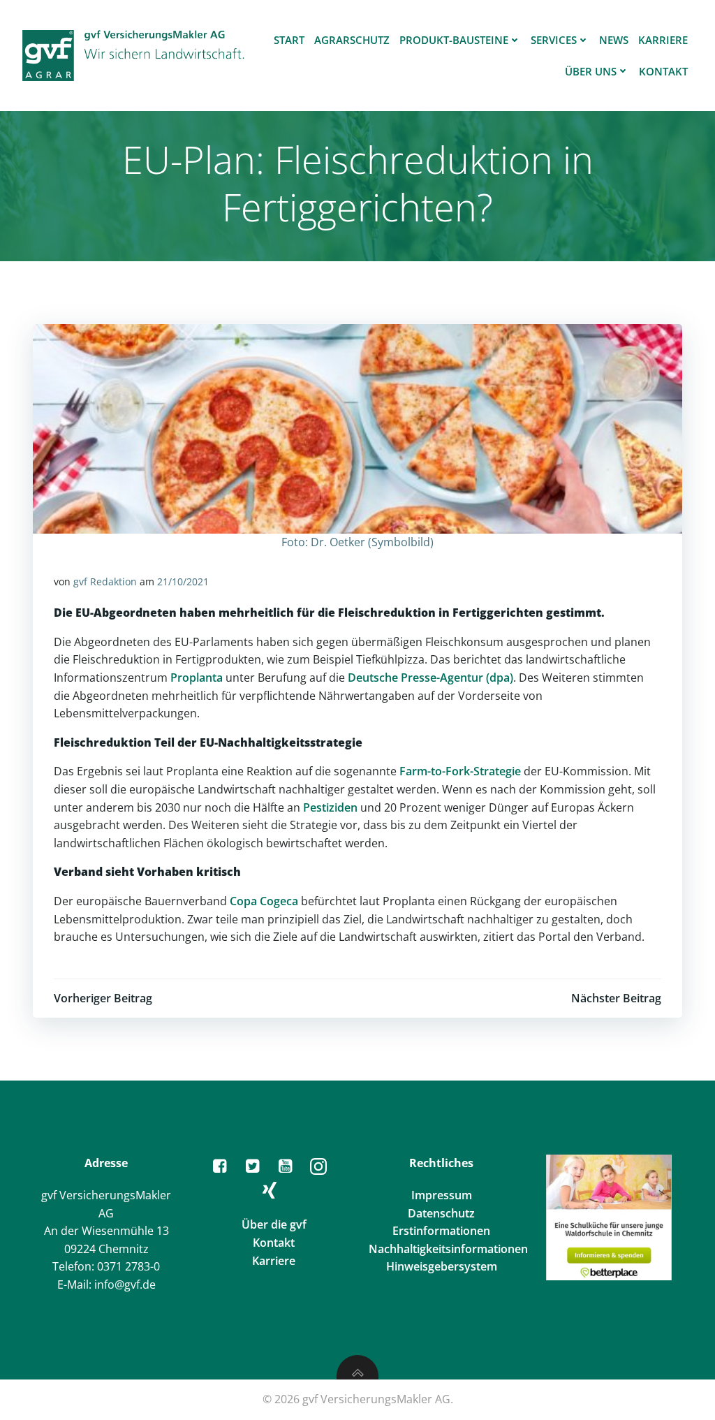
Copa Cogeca (264, 901)
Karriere (663, 40)
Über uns (591, 71)
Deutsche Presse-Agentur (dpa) (430, 677)
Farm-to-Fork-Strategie (460, 771)
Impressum (441, 1195)
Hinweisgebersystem (441, 1266)
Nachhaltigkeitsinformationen (448, 1249)
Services (554, 40)
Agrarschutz (352, 40)
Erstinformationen (441, 1230)
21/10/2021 (183, 581)
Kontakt (663, 71)
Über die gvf (274, 1224)
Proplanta (196, 677)
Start (289, 40)
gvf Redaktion (105, 581)
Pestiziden (330, 807)
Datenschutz (441, 1213)
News (613, 40)
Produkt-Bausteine (453, 40)
